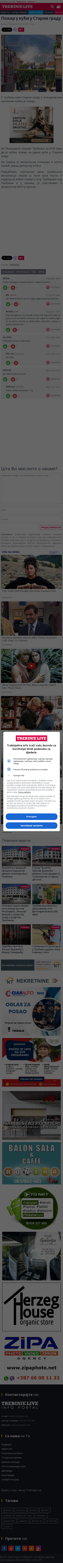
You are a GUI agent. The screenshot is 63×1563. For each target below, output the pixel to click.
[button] (31, 776)
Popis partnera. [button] (24, 792)
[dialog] (31, 781)
